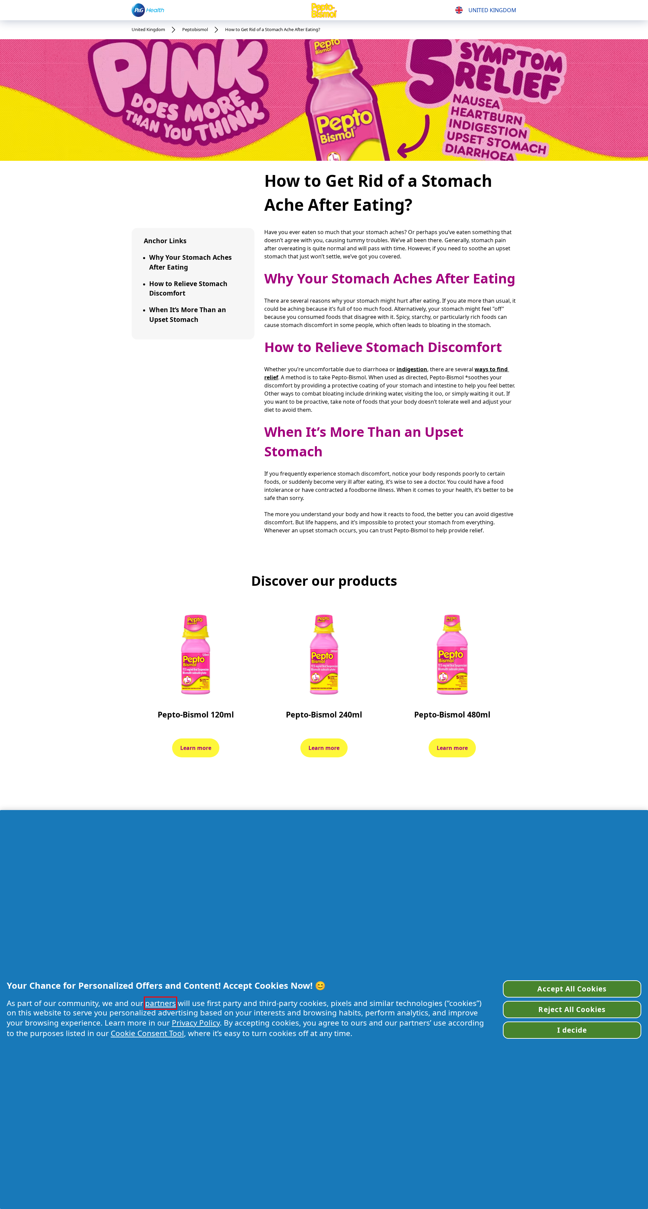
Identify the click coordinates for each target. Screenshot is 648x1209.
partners (160, 1003)
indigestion (412, 369)
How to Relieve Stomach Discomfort (188, 288)
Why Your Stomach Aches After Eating (190, 262)
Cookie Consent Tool (147, 1033)
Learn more (195, 748)
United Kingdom (148, 29)
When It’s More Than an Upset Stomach (187, 314)
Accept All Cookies (571, 988)
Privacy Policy (196, 1022)
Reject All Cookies (571, 1009)
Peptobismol (195, 29)
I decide (572, 1030)
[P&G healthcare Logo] (148, 10)
